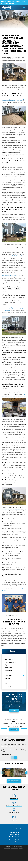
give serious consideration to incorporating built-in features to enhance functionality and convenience (14, 309)
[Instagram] (15, 842)
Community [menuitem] (8, 686)
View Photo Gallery (14, 781)
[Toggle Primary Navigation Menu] (24, 7)
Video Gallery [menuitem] (8, 670)
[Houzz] (9, 839)
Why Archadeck (14, 813)
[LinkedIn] (12, 836)
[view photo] (8, 772)
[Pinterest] (15, 839)
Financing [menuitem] (7, 678)
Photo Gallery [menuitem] (8, 667)
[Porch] (12, 842)
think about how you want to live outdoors (11, 509)
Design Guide (14, 820)
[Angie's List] (18, 839)
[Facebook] (9, 836)
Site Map (21, 848)
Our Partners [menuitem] (8, 673)
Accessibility (7, 848)
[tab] (23, 676)
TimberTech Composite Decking (9, 275)
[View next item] (15, 757)
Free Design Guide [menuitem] (9, 659)
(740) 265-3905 (14, 832)
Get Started (14, 710)
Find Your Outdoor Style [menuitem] (10, 657)
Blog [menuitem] (6, 665)
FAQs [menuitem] (6, 683)
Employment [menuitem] (8, 680)
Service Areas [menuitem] (8, 675)
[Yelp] (12, 839)
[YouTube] (15, 836)
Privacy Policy (14, 848)
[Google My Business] (18, 836)
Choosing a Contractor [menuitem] (10, 662)
